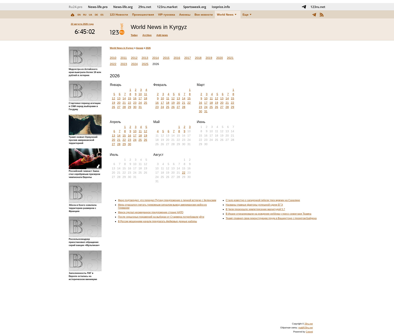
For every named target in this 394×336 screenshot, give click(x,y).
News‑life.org (123, 7)
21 (124, 102)
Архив (139, 48)
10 (140, 94)
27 (118, 107)
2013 (145, 57)
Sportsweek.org (194, 7)
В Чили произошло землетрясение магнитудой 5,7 (255, 209)
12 (113, 98)
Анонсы (184, 14)
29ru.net (144, 7)
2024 (134, 64)
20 (118, 102)
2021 (230, 57)
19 (113, 102)
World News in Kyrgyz (122, 48)
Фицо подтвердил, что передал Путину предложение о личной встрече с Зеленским (167, 200)
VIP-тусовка (166, 14)
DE (96, 15)
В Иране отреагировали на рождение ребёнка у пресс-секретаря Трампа (268, 213)
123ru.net (317, 7)
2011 (123, 57)
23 (134, 102)
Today (134, 35)
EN (79, 15)
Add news (162, 35)
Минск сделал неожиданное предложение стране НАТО (150, 212)
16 (134, 98)
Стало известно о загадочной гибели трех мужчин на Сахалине (263, 200)
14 (124, 98)
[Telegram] (314, 14)
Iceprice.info (221, 7)
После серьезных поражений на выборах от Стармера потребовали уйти (161, 216)
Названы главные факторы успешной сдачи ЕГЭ (254, 204)
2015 (166, 57)
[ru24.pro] (117, 29)
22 (129, 102)
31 (140, 107)
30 (134, 107)
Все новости (204, 14)
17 (140, 98)
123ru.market (167, 7)
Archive (147, 35)
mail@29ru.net (305, 327)
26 (113, 107)
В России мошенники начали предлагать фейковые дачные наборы (157, 221)
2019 (209, 57)
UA (90, 15)
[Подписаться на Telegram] (304, 6)
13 (118, 98)
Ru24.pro (75, 7)
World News (225, 14)
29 (129, 107)
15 (129, 98)
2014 (155, 57)
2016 (177, 57)
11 (145, 94)
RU (84, 15)
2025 (145, 64)
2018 (198, 57)
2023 (123, 64)
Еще (246, 14)
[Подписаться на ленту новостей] (321, 14)
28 (124, 107)
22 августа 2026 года (82, 24)
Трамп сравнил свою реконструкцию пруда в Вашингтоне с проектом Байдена (271, 218)
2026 (148, 48)
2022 (113, 64)
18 (145, 98)
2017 (187, 57)
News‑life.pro (98, 7)
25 (145, 102)
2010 (113, 57)
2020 (219, 57)
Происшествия (143, 14)
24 (140, 102)
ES (102, 15)
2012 (134, 57)
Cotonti (309, 331)
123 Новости (119, 14)
